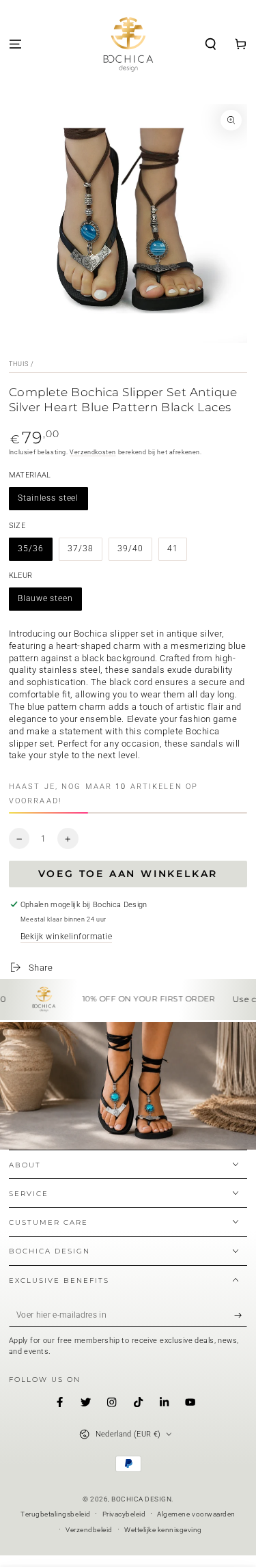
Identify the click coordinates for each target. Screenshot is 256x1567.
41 (172, 548)
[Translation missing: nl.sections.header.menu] (15, 45)
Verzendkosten (93, 452)
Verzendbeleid (89, 1530)
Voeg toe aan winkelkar (128, 874)
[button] (211, 45)
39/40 (130, 548)
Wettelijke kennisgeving (163, 1530)
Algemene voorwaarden (196, 1514)
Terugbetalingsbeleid (55, 1514)
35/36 (30, 548)
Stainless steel (48, 498)
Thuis (19, 364)
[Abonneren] (241, 1315)
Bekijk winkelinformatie (66, 936)
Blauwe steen (45, 598)
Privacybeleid (124, 1514)
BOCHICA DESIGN (141, 1499)
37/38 (80, 548)
